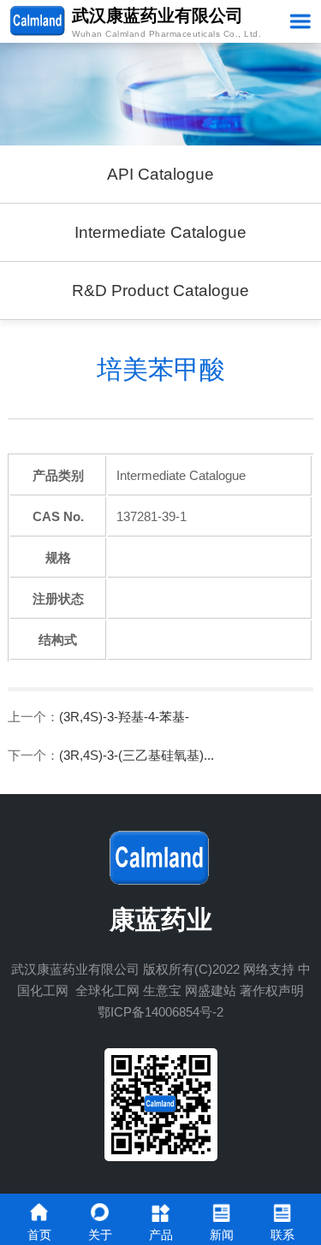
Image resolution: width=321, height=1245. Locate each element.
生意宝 (162, 990)
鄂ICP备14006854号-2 (160, 1012)
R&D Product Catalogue (160, 290)
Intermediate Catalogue (160, 232)
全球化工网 (107, 990)
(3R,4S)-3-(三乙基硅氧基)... (136, 755)
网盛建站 (210, 990)
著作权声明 (272, 990)
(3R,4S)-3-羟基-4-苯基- (124, 716)
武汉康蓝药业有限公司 (75, 969)
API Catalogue (160, 174)
